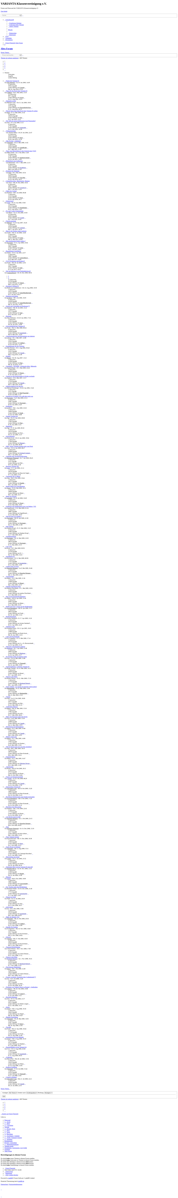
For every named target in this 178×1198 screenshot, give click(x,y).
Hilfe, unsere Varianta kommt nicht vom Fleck (19, 446)
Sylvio (22, 97)
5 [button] (4, 68)
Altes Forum (7, 48)
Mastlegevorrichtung (12, 296)
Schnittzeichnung (11, 536)
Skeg (7, 827)
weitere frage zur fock (12, 566)
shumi (9, 878)
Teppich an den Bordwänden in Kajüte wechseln (20, 376)
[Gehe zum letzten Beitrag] (25, 87)
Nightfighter (23, 208)
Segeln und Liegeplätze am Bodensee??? (18, 306)
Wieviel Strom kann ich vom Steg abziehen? (19, 747)
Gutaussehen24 (11, 273)
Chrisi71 (9, 989)
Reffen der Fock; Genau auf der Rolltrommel (19, 606)
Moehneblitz (10, 688)
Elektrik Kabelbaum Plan (13, 586)
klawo (9, 708)
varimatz (22, 228)
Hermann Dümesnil (13, 458)
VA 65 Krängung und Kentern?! (15, 261)
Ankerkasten (9, 767)
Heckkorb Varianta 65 (12, 286)
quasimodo (23, 333)
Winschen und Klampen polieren (15, 646)
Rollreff (8, 356)
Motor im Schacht (11, 496)
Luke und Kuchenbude (12, 636)
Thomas (9, 939)
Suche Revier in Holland (13, 847)
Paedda (22, 483)
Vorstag (8, 697)
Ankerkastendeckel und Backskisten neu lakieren (20, 336)
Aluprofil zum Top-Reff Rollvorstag (16, 456)
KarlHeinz (23, 167)
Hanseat (22, 443)
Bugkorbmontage (11, 616)
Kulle (21, 413)
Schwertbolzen (10, 436)
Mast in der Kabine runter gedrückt (16, 231)
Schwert (8, 937)
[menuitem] (14, 23)
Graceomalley (24, 883)
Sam (21, 313)
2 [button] (4, 63)
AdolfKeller (23, 147)
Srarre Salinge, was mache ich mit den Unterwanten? (21, 686)
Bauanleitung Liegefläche (13, 251)
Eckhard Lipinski (25, 453)
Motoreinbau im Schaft (12, 857)
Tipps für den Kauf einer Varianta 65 (16, 91)
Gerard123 (23, 187)
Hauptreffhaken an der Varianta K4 (16, 1047)
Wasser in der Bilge (11, 676)
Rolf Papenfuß (24, 393)
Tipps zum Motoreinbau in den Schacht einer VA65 (21, 151)
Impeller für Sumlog (12, 927)
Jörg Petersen (11, 82)
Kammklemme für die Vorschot (15, 346)
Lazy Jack (9, 546)
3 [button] (4, 64)
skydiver (9, 298)
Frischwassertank (11, 221)
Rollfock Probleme (11, 1067)
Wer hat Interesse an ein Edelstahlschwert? (18, 271)
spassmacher (23, 893)
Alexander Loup (12, 788)
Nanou (22, 373)
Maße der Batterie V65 (12, 917)
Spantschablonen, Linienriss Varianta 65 (17, 666)
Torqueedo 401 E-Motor (13, 476)
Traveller (8, 1027)
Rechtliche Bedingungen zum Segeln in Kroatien (20, 797)
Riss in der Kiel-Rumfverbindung (15, 596)
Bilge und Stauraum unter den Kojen (16, 717)
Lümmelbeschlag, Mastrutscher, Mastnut (18, 181)
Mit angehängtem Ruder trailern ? (16, 241)
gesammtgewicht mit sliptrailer (15, 1037)
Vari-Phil (22, 177)
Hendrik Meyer (11, 868)
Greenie (22, 87)
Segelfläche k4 (10, 556)
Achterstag (9, 1057)
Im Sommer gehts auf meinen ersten (16, 656)
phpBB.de (21, 1181)
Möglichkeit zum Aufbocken (14, 161)
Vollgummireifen (11, 131)
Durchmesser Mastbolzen (13, 967)
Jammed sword (10, 626)
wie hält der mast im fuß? (13, 817)
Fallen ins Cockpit (11, 191)
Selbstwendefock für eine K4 (14, 386)
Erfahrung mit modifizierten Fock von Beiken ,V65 (21, 506)
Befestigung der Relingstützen (15, 727)
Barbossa (9, 648)
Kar (21, 117)
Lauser (9, 858)
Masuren (8, 877)
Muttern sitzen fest (11, 737)
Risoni (9, 358)
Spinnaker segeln (11, 101)
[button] (5, 69)
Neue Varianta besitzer (12, 837)
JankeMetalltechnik (25, 293)
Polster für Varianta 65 (12, 81)
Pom (8, 112)
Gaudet (22, 218)
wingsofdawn (24, 258)
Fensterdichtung (10, 757)
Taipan (22, 283)
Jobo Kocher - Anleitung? (13, 141)
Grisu (21, 238)
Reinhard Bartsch (25, 683)
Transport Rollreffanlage (13, 947)
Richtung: (41, 1093)
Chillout (9, 92)
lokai (8, 468)
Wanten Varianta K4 (12, 416)
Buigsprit (8, 316)
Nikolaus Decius (25, 763)
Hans (21, 843)
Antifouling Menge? (12, 707)
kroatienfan (23, 563)
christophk (23, 127)
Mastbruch (9, 426)
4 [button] (4, 66)
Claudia (22, 353)
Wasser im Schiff (11, 897)
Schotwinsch (9, 201)
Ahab (8, 203)
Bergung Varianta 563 (12, 466)
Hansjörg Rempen (12, 568)
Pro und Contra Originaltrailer (14, 211)
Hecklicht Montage (11, 997)
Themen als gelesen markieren (9, 58)
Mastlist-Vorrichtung (12, 1017)
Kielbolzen (9, 406)
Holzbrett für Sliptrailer (12, 171)
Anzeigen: (5, 1093)
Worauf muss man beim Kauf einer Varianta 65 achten (22, 111)
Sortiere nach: (22, 1093)
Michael (9, 223)
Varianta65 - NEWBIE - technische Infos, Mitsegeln (21, 366)
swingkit (9, 498)
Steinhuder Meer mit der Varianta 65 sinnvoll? (19, 867)
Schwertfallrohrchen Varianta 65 (15, 326)
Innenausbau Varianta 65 (13, 787)
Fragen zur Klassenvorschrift (14, 777)
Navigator (10, 243)
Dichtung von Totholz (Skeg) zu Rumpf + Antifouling (22, 987)
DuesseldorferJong (25, 107)
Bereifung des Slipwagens (13, 807)
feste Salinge (9, 526)
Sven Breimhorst (12, 608)
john (21, 268)
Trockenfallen (10, 576)
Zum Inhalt (4, 11)
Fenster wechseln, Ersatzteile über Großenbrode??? (21, 977)
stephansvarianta (24, 157)
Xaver (9, 488)
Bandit (22, 873)
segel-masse (9, 907)
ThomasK (10, 142)
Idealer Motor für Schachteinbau (15, 486)
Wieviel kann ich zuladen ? (14, 516)
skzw (21, 137)
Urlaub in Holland (11, 1077)
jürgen (8, 1007)
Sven (21, 198)
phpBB (10, 1178)
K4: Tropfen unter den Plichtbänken (16, 887)
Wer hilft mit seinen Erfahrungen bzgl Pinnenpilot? (21, 121)
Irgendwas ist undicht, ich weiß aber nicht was (19, 396)
